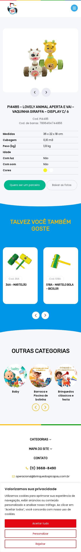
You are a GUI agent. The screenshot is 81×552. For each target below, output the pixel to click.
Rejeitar (40, 544)
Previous (34, 92)
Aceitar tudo (40, 523)
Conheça (20, 303)
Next (46, 92)
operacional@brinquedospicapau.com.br (43, 476)
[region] (40, 517)
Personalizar (40, 534)
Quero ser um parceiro (25, 185)
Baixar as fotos (61, 185)
